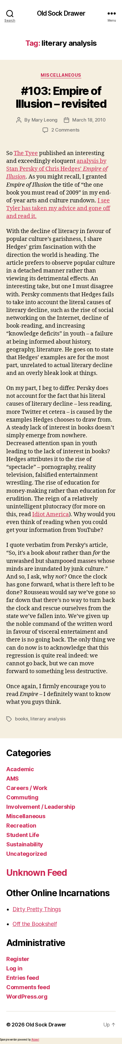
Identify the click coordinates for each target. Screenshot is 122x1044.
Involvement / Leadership (40, 806)
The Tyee (26, 153)
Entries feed (22, 977)
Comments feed (28, 987)
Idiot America (50, 514)
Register (17, 959)
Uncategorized (26, 853)
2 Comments (65, 130)
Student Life (22, 835)
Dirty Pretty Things (37, 909)
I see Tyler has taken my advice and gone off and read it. (58, 208)
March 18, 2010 (88, 120)
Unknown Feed (36, 872)
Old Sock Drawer (61, 13)
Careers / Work (26, 788)
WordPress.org (27, 996)
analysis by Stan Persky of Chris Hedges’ (57, 169)
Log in (14, 968)
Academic (20, 769)
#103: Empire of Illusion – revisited (61, 97)
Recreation (21, 825)
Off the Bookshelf (35, 924)
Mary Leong (45, 120)
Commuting (22, 797)
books (21, 719)
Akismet (35, 1039)
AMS (12, 778)
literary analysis (48, 719)
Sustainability (24, 844)
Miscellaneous (61, 75)
